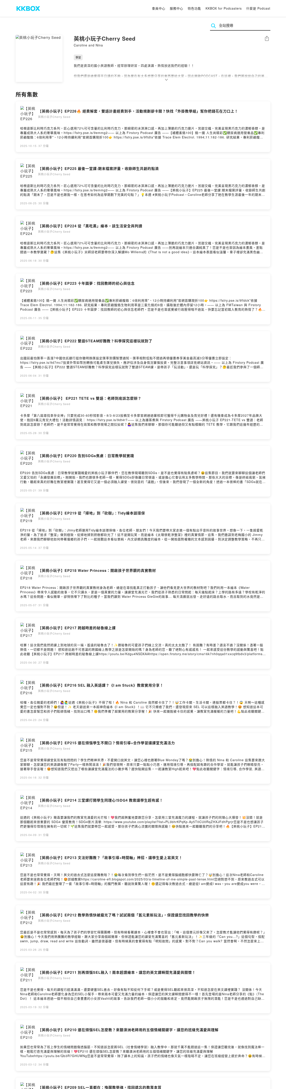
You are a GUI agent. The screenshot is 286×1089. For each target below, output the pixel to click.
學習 (78, 57)
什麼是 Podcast (258, 8)
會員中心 (158, 8)
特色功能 (194, 8)
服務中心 (176, 8)
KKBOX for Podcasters (224, 8)
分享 (267, 39)
